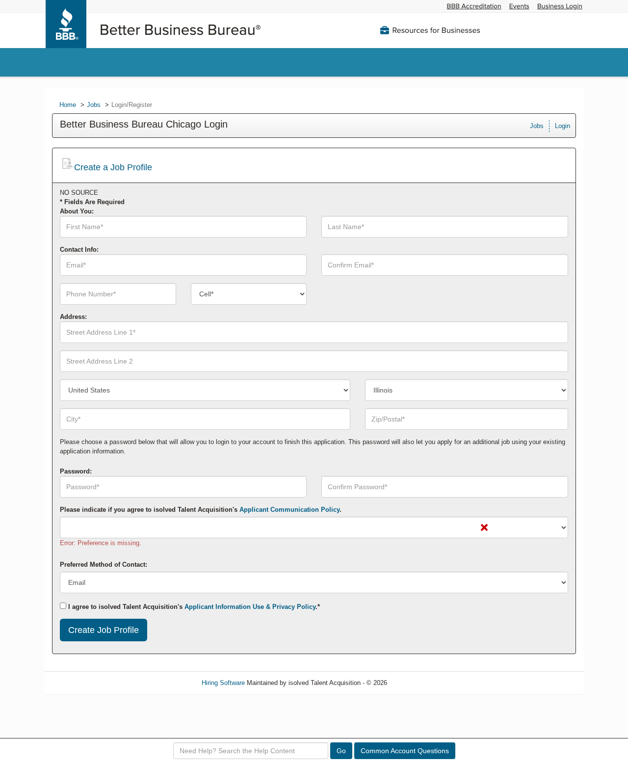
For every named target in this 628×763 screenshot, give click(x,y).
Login (562, 126)
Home (67, 104)
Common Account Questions (405, 751)
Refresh (416, 682)
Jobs (94, 104)
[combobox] (249, 294)
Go (341, 751)
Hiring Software (223, 682)
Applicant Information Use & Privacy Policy (249, 606)
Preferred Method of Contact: (103, 564)
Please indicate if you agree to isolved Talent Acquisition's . (200, 509)
